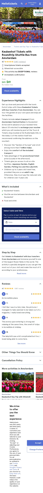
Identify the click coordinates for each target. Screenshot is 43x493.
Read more (21, 273)
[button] (21, 100)
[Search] (22, 4)
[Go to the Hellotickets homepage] (10, 3)
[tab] (21, 100)
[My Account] (40, 4)
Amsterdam (7, 47)
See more (21, 343)
